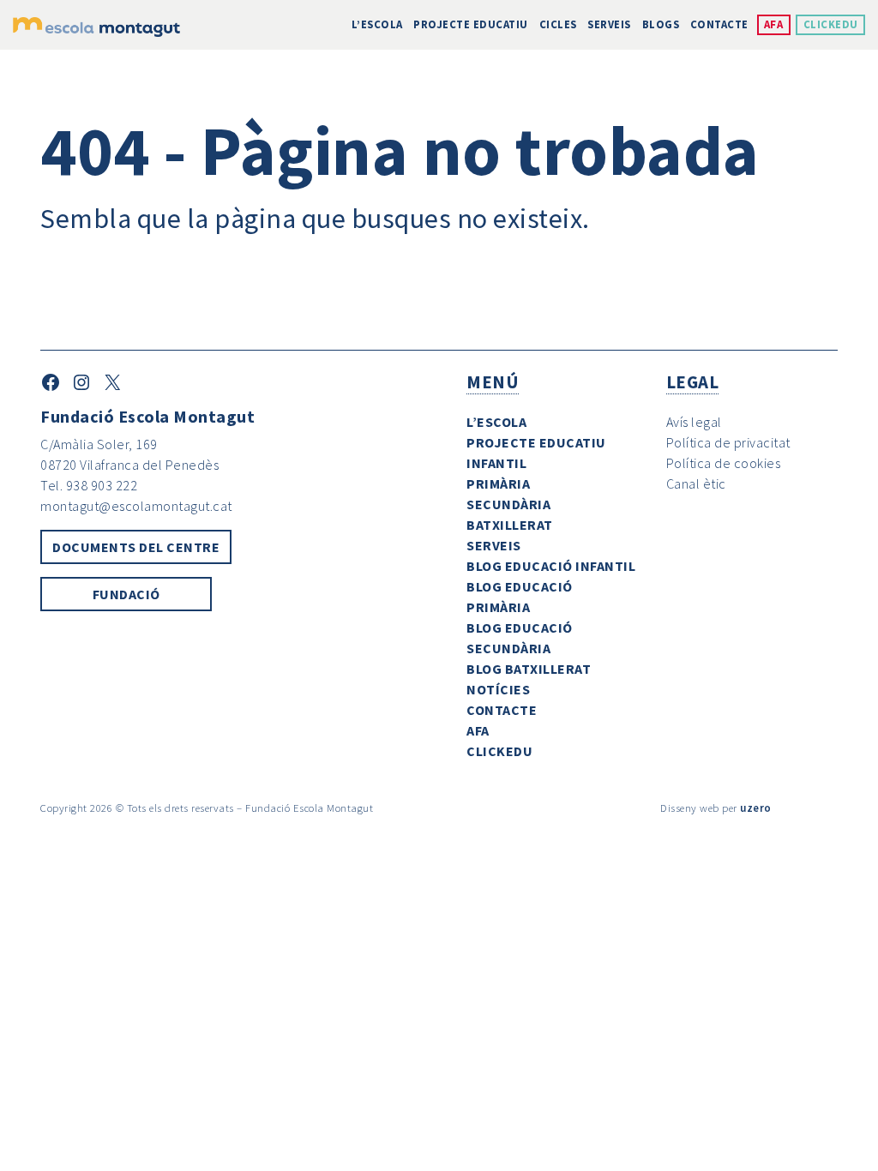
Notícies (498, 689)
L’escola (377, 24)
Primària (498, 483)
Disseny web (689, 807)
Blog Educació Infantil (550, 565)
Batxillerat (509, 524)
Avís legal (694, 421)
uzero (756, 807)
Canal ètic (696, 483)
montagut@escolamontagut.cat (136, 505)
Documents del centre (136, 546)
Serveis (609, 24)
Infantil (496, 462)
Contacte (719, 24)
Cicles (558, 24)
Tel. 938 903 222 (88, 485)
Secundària (508, 504)
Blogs (661, 24)
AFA (774, 24)
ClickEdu (830, 24)
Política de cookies (723, 462)
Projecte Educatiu (470, 24)
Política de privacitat (728, 442)
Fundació (126, 594)
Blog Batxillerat (528, 668)
